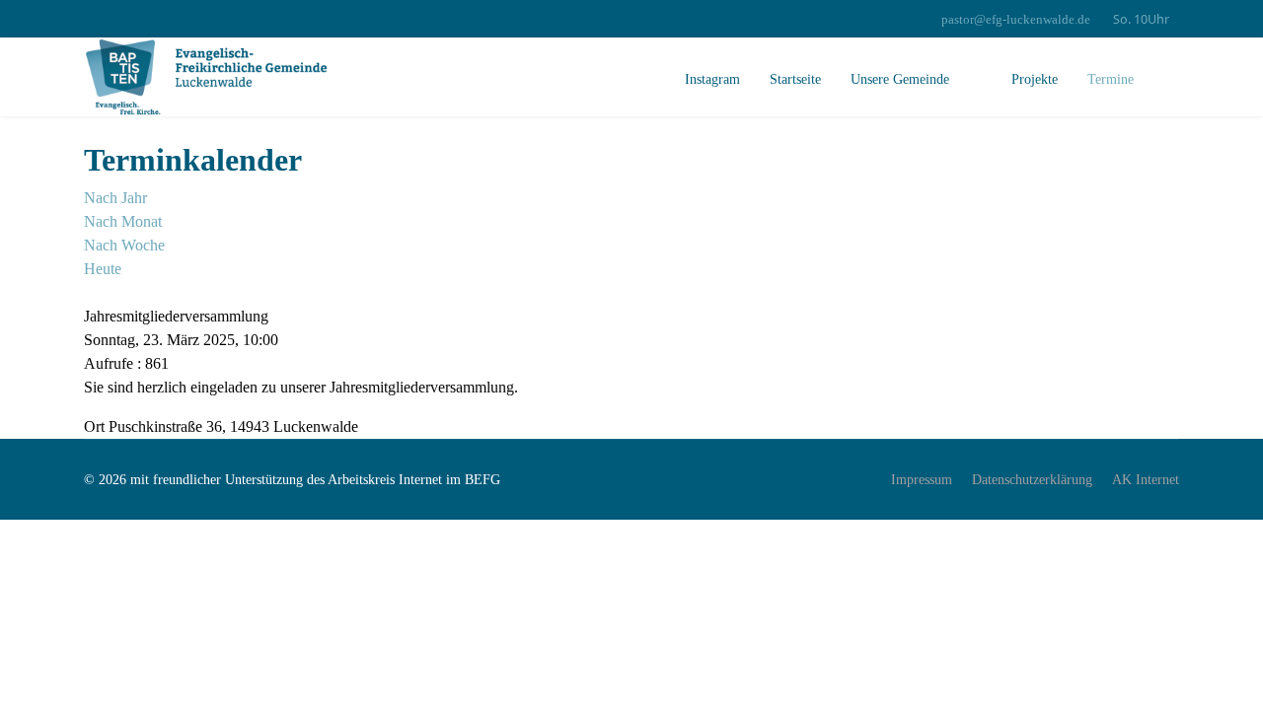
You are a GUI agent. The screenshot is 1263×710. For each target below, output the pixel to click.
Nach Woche (124, 245)
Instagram (712, 79)
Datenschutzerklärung (1032, 479)
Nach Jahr (115, 197)
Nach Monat (123, 221)
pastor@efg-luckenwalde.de (1015, 20)
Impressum (921, 479)
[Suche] (90, 292)
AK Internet (1145, 479)
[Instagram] (89, 19)
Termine (1110, 79)
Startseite (795, 79)
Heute (102, 268)
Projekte (1032, 79)
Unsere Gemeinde (900, 79)
